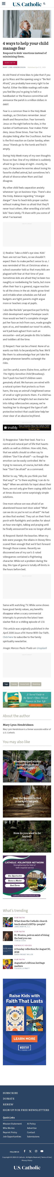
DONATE (8, 1098)
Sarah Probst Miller (23, 954)
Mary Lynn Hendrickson (14, 67)
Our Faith (10, 62)
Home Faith (24, 684)
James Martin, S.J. (26, 771)
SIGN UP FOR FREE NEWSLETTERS (26, 1110)
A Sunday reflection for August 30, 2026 (32, 950)
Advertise (32, 1128)
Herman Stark (26, 840)
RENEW (8, 1104)
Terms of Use (46, 1157)
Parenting (36, 684)
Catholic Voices (23, 946)
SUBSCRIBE (10, 1093)
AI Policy (31, 1123)
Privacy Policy (27, 1160)
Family (14, 684)
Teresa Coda (20, 940)
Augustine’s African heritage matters (29, 964)
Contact (31, 1132)
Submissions (33, 1136)
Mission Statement (12, 1123)
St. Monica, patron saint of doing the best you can (31, 936)
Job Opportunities (12, 1136)
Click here (8, 637)
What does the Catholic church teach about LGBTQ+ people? (27, 764)
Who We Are (9, 1128)
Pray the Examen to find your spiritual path (27, 799)
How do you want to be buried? (27, 834)
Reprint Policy (10, 1132)
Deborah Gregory (26, 805)
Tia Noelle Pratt (22, 968)
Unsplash (41, 648)
